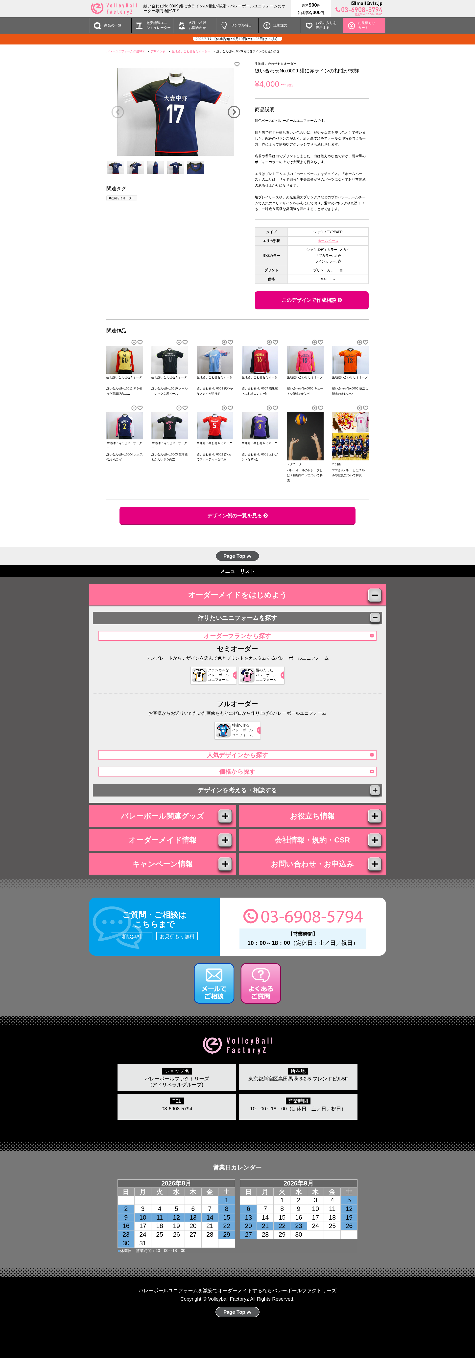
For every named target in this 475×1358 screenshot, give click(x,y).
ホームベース (328, 241)
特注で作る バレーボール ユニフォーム (242, 730)
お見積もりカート (366, 25)
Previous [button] (117, 112)
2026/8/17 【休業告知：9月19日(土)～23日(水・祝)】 (237, 39)
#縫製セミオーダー (122, 198)
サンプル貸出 (241, 25)
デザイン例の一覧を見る (235, 515)
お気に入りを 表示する (326, 25)
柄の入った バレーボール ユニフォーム (266, 675)
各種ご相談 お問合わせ (197, 25)
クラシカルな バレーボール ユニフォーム (218, 675)
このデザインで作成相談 (310, 300)
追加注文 (280, 25)
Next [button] (234, 112)
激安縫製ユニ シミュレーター (158, 25)
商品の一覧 (112, 25)
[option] (175, 112)
